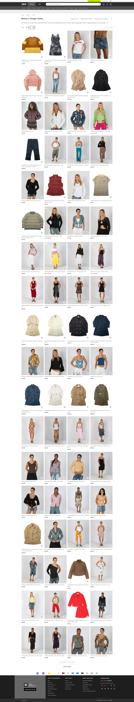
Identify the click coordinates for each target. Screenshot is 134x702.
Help (49, 680)
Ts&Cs (106, 700)
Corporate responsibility (70, 684)
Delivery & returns (51, 684)
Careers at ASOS (68, 682)
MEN (39, 4)
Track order (50, 682)
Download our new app (94, 1)
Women (28, 15)
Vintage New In (75, 19)
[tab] (24, 8)
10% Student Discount (52, 689)
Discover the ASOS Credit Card (89, 691)
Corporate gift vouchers (87, 684)
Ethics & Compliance (52, 695)
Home (23, 15)
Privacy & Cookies (100, 700)
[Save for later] (41, 56)
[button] (102, 685)
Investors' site (68, 686)
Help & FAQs (105, 1)
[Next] (111, 19)
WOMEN (31, 4)
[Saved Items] (107, 4)
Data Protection (51, 693)
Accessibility (110, 700)
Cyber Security (68, 689)
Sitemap (49, 691)
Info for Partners (86, 689)
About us (67, 680)
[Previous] (69, 19)
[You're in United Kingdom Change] (110, 1)
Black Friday (85, 686)
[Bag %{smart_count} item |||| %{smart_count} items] (110, 4)
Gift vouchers (85, 682)
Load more (67, 666)
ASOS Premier (51, 686)
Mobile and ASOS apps (87, 680)
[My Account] (103, 4)
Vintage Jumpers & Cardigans (101, 19)
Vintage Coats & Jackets (86, 19)
